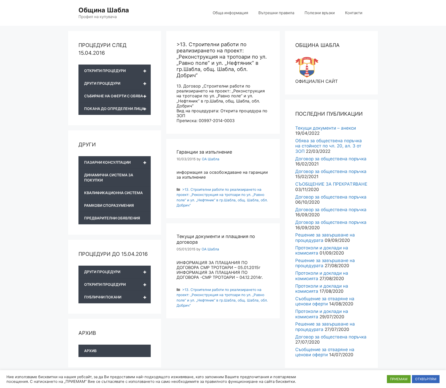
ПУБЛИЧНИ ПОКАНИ (115, 297)
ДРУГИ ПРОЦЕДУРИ (115, 83)
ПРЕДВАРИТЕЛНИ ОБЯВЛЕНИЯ (112, 218)
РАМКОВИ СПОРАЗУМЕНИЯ (109, 205)
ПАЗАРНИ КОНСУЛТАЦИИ (115, 162)
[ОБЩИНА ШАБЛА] (306, 76)
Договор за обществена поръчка (331, 158)
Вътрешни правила (276, 12)
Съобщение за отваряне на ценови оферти (324, 301)
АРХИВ (90, 351)
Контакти (353, 12)
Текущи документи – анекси (325, 128)
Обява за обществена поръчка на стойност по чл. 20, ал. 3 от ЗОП (328, 146)
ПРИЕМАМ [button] (399, 379)
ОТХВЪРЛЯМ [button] (425, 379)
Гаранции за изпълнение (204, 152)
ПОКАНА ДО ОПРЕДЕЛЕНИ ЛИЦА (115, 109)
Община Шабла (103, 10)
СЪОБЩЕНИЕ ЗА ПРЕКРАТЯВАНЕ (331, 184)
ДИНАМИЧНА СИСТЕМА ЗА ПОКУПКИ (108, 177)
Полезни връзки (320, 12)
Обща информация (230, 12)
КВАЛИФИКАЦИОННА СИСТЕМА (113, 193)
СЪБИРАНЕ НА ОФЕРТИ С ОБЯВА (115, 96)
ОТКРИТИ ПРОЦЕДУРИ (115, 71)
